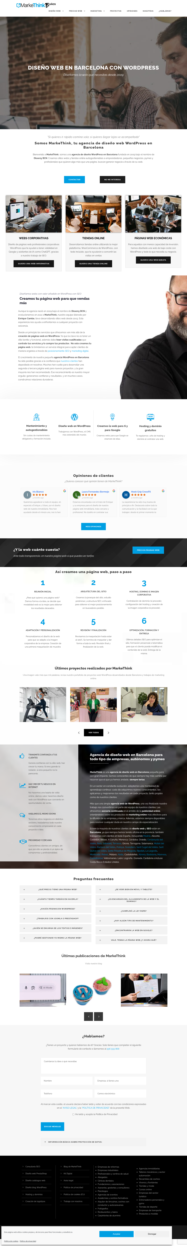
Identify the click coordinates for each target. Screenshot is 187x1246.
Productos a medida (148, 1214)
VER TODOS (94, 733)
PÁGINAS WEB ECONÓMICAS (153, 238)
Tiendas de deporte (148, 1207)
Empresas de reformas (108, 1167)
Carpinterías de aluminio (109, 1215)
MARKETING (96, 11)
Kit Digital (68, 1173)
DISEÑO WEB (55, 11)
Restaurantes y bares (108, 1212)
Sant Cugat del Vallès (147, 847)
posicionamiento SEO (58, 351)
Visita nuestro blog (93, 964)
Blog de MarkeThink (72, 1167)
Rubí (99, 843)
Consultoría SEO (32, 1167)
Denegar (152, 1234)
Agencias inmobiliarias (149, 1168)
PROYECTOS (115, 11)
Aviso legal (68, 1180)
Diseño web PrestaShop (36, 1173)
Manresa (161, 854)
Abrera (142, 854)
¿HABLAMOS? (165, 11)
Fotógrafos (103, 1208)
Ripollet (140, 851)
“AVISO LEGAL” (69, 1108)
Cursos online (145, 1189)
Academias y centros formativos (113, 1198)
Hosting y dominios (34, 1194)
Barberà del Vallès (106, 847)
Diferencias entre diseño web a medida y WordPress (94, 994)
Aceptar (116, 1234)
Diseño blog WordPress (36, 1187)
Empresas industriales (108, 1170)
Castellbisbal (96, 858)
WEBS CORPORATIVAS (33, 238)
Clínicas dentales (106, 1181)
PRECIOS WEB (75, 11)
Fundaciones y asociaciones (111, 1184)
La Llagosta (151, 851)
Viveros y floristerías (148, 1182)
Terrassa (117, 843)
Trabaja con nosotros (73, 1201)
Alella (120, 854)
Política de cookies (11, 1241)
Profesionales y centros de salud (113, 1174)
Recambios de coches (149, 1179)
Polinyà (120, 847)
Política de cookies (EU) (74, 1194)
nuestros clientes (69, 361)
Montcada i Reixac (99, 854)
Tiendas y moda (146, 1186)
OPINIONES (132, 11)
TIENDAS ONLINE (93, 238)
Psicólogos (103, 1191)
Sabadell (107, 843)
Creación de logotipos (35, 1201)
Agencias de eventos (108, 1194)
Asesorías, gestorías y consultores (113, 1188)
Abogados (102, 1177)
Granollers (130, 847)
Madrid (146, 836)
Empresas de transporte (150, 1210)
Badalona (151, 854)
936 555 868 (113, 1048)
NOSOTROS (148, 11)
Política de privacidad (28, 1241)
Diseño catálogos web (35, 1180)
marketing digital (80, 351)
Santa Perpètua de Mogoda (122, 851)
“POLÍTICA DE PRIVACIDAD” (96, 1108)
